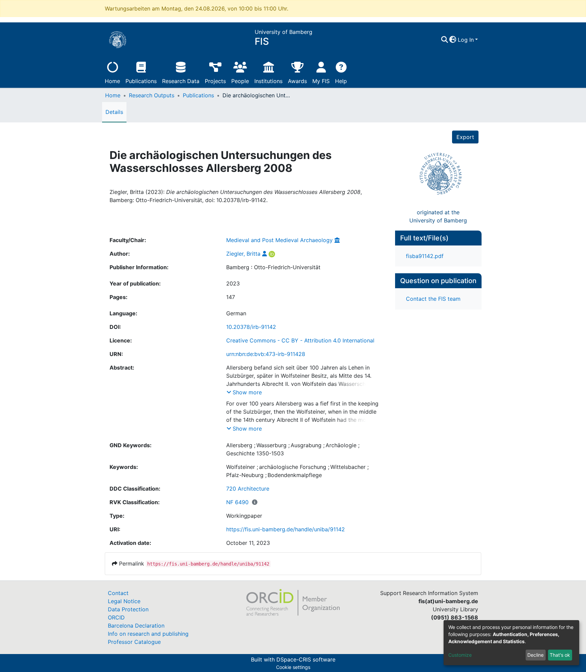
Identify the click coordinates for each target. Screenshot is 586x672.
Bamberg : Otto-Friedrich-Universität (273, 267)
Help (341, 81)
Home (112, 81)
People (240, 81)
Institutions (268, 81)
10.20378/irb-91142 (251, 326)
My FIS (321, 81)
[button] (453, 40)
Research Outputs (151, 95)
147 (230, 297)
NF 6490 (237, 502)
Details (114, 111)
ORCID (116, 617)
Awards (297, 81)
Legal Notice (124, 601)
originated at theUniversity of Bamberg (438, 216)
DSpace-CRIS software (305, 659)
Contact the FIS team (433, 298)
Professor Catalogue (134, 641)
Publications (141, 81)
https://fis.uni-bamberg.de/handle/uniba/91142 (285, 529)
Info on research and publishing (148, 633)
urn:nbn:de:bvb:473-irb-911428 (265, 354)
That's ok (560, 655)
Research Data (180, 81)
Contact (118, 593)
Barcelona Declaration (136, 625)
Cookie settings (293, 667)
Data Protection (128, 609)
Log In (466, 39)
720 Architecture (247, 488)
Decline (535, 655)
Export (465, 137)
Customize (460, 655)
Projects (215, 81)
